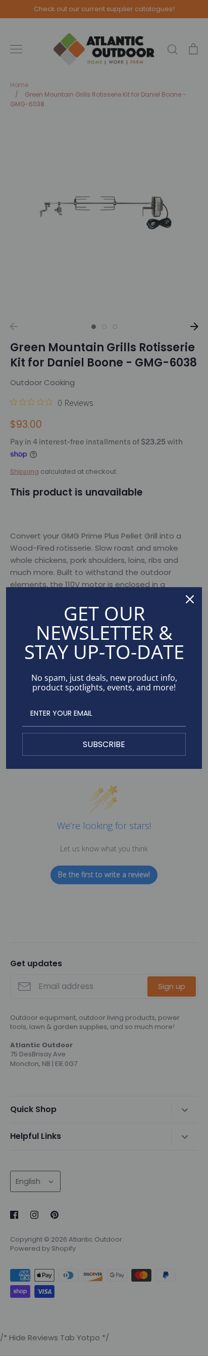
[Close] (190, 599)
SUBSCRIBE (104, 744)
